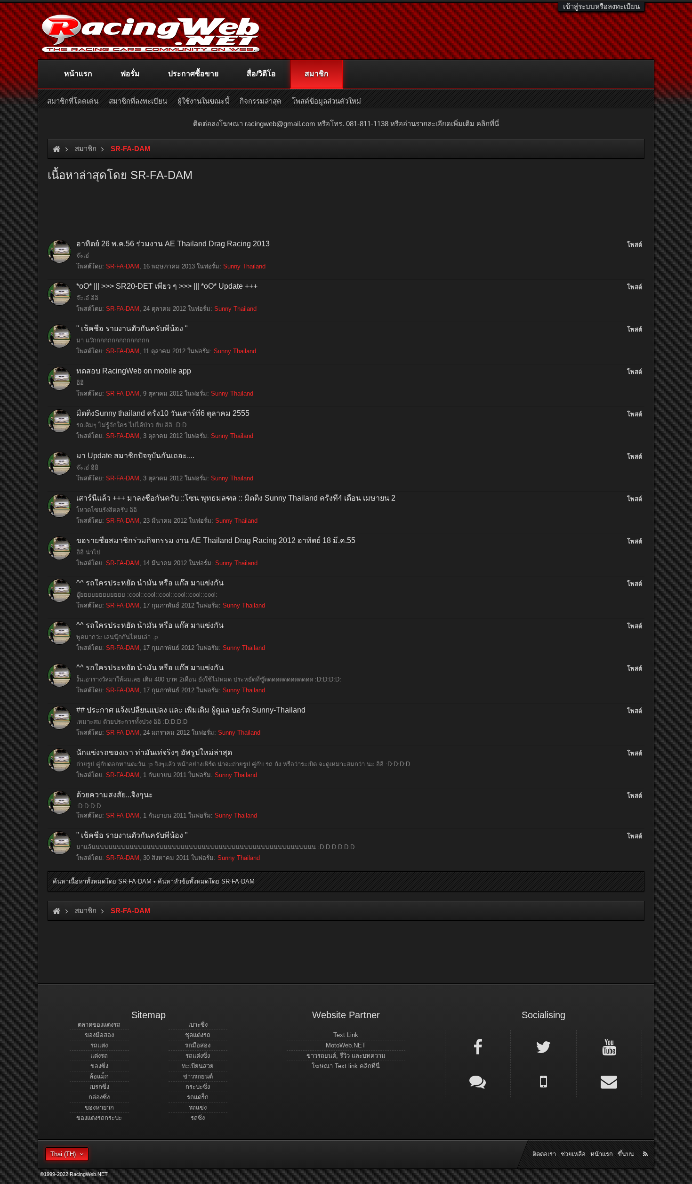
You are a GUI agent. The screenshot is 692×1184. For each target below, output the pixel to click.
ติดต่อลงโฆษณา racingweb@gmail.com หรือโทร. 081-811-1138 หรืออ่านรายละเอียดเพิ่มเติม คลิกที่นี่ (346, 124)
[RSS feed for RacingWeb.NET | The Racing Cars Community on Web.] (646, 1143)
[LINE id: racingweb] (477, 1080)
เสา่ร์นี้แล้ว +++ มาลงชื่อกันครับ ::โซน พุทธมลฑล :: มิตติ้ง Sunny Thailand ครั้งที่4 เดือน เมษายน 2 (235, 498)
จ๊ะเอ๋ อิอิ (87, 297)
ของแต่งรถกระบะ (99, 1117)
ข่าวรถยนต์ (198, 1076)
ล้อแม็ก (99, 1076)
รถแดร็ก (198, 1097)
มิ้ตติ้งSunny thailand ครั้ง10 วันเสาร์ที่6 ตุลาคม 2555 (162, 413)
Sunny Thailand (244, 266)
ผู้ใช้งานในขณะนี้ (203, 101)
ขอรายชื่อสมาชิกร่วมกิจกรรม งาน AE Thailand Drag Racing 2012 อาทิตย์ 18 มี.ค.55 (215, 540)
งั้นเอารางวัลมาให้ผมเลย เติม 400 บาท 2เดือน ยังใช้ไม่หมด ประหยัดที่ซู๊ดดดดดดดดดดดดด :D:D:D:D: (208, 679)
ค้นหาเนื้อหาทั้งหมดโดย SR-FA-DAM (102, 881)
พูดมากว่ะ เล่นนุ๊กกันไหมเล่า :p (117, 637)
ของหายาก (99, 1107)
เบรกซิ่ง (99, 1086)
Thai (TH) (63, 1154)
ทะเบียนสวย (198, 1066)
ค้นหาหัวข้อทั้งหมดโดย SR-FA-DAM (206, 881)
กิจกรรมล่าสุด (261, 101)
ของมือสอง (99, 1034)
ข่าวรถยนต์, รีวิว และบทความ (346, 1055)
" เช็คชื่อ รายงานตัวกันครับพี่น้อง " (132, 328)
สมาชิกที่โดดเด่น (72, 101)
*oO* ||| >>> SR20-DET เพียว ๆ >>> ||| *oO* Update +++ (166, 286)
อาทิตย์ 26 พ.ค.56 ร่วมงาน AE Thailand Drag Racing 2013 (173, 244)
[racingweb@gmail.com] (609, 1080)
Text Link (345, 1034)
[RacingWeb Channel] (609, 1046)
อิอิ (80, 382)
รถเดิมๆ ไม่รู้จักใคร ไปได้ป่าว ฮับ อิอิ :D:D (131, 425)
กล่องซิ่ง (99, 1097)
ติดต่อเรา (544, 1154)
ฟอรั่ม (130, 74)
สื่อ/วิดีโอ (261, 74)
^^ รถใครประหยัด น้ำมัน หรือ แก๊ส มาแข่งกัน (150, 583)
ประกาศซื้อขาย (193, 74)
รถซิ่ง (198, 1117)
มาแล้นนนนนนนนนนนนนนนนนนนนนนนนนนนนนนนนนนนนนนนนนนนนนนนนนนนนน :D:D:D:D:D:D (215, 847)
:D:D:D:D (88, 806)
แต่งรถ (99, 1055)
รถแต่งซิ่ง (197, 1055)
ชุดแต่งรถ (197, 1034)
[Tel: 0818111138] (543, 1080)
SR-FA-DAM (122, 266)
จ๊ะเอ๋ (82, 255)
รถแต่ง (99, 1045)
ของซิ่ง (99, 1066)
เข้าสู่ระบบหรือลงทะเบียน (601, 6)
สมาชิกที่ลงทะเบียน (138, 101)
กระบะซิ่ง (197, 1086)
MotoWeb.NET (346, 1045)
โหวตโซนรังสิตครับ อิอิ (106, 509)
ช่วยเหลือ (573, 1154)
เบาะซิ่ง (198, 1024)
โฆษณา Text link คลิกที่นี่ (346, 1066)
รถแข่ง (198, 1107)
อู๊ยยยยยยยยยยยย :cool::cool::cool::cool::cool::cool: (146, 594)
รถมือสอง (197, 1045)
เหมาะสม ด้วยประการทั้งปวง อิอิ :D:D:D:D (131, 721)
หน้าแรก (78, 74)
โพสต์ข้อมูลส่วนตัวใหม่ (326, 101)
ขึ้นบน (626, 1154)
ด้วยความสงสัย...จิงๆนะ (114, 795)
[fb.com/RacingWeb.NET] (477, 1046)
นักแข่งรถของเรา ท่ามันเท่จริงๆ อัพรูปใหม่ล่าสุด (154, 752)
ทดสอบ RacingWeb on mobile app (133, 371)
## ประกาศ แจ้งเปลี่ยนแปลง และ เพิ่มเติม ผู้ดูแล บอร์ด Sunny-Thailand (191, 710)
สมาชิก (317, 74)
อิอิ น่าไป (88, 552)
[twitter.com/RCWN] (543, 1046)
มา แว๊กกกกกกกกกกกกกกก (112, 340)
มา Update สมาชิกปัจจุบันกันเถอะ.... (135, 456)
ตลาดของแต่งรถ (99, 1024)
